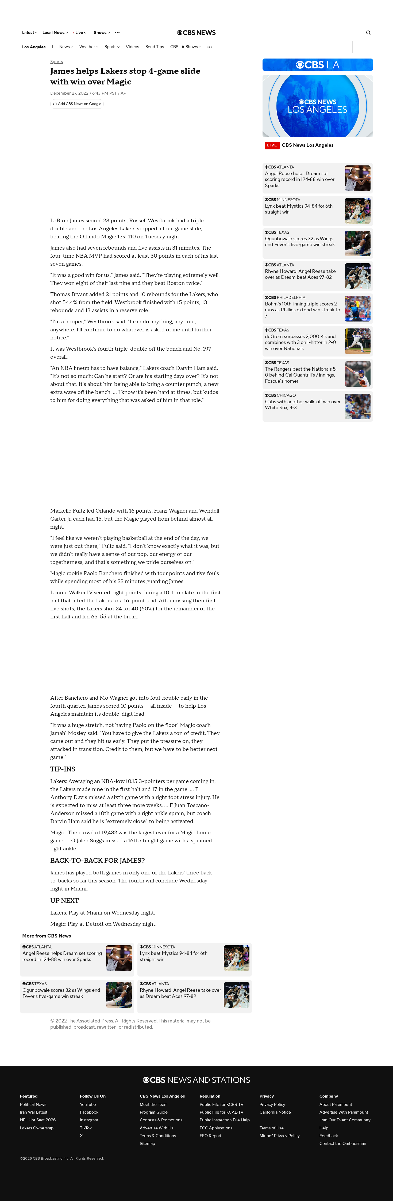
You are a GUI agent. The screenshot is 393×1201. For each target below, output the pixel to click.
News (65, 46)
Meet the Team (154, 1104)
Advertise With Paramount (343, 1112)
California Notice (275, 1112)
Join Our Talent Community (345, 1120)
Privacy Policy (272, 1104)
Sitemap (147, 1143)
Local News (54, 32)
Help (323, 1128)
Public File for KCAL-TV (222, 1112)
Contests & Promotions (161, 1120)
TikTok (86, 1128)
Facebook (89, 1112)
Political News (33, 1104)
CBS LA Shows (184, 46)
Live (79, 32)
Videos (132, 46)
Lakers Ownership (36, 1128)
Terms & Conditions (158, 1136)
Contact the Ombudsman (342, 1143)
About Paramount (335, 1104)
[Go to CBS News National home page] (196, 32)
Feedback (328, 1136)
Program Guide (154, 1112)
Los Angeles (34, 47)
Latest (28, 32)
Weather (87, 46)
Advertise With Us (156, 1128)
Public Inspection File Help (225, 1120)
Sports (111, 46)
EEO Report (210, 1136)
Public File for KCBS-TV (222, 1104)
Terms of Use (272, 1128)
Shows (101, 32)
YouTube (88, 1104)
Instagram (89, 1120)
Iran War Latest (33, 1112)
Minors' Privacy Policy (280, 1136)
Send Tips (154, 46)
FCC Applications (216, 1128)
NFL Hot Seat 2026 (38, 1120)
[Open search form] (368, 32)
